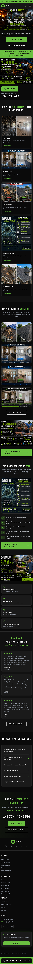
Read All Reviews (15, 724)
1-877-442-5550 (16, 816)
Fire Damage (5, 859)
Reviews (3, 910)
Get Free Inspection (16, 45)
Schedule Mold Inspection (11, 546)
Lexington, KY (5, 891)
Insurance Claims (6, 904)
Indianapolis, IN (5, 894)
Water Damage (5, 862)
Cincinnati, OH (5, 885)
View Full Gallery (15, 412)
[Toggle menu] (30, 6)
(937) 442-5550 (10, 96)
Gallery (3, 907)
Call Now (18, 40)
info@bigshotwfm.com (10, 922)
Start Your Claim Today (12, 452)
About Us (4, 901)
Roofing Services (6, 870)
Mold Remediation (6, 868)
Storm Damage (5, 865)
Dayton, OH (4, 880)
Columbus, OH (5, 882)
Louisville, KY (5, 888)
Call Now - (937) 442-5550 (17, 961)
